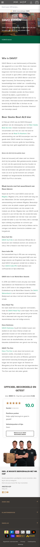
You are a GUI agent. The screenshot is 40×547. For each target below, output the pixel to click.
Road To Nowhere (20, 133)
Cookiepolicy (32, 541)
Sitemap (20, 544)
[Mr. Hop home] (20, 2)
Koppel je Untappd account (21, 11)
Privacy (23, 541)
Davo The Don (7, 351)
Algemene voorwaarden (10, 541)
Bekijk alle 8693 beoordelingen (20, 433)
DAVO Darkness (8, 328)
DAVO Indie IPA (11, 266)
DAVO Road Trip (14, 310)
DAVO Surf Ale (7, 240)
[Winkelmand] (37, 2)
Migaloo (5, 196)
